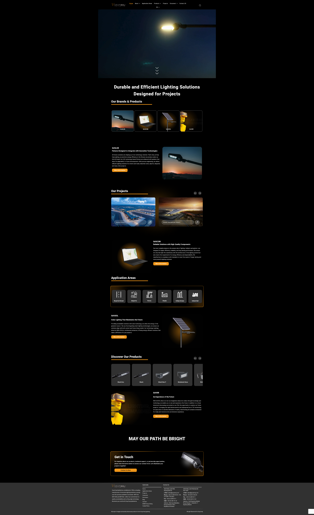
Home (131, 3)
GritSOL (168, 129)
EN (157, 7)
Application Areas (147, 3)
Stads (165, 301)
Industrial (195, 301)
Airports (134, 301)
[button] (137, 3)
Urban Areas (180, 301)
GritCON (145, 129)
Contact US (182, 3)
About (136, 3)
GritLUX (122, 129)
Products (156, 3)
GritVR (191, 129)
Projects (165, 3)
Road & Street (119, 301)
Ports (149, 301)
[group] (133, 211)
